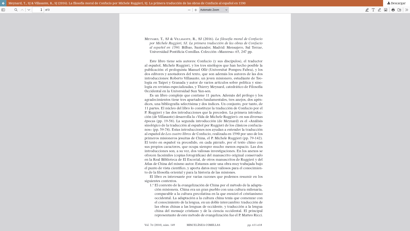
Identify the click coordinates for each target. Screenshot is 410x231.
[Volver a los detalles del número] (3, 3)
